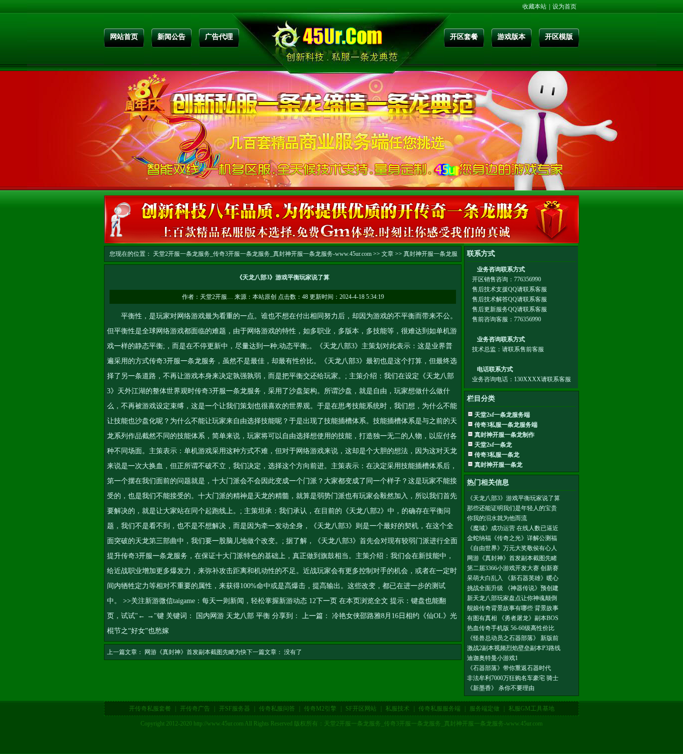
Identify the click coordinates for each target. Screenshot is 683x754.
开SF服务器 (234, 708)
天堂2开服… (216, 296)
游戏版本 (512, 36)
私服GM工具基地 (531, 708)
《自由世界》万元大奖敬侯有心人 (512, 548)
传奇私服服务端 (439, 708)
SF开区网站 (361, 708)
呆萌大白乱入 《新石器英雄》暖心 (512, 578)
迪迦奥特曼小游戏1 (492, 658)
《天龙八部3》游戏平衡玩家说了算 (513, 498)
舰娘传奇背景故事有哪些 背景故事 (512, 608)
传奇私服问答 (277, 708)
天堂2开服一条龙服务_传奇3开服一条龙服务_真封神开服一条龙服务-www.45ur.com (262, 253)
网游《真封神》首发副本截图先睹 (512, 558)
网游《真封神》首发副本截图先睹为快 (195, 652)
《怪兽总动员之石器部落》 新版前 (512, 638)
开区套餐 (464, 36)
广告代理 (219, 36)
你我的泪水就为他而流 (497, 518)
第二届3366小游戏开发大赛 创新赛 (512, 568)
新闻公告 (172, 36)
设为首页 (564, 6)
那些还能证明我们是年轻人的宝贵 (512, 508)
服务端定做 (485, 708)
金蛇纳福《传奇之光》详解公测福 (512, 538)
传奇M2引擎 (320, 708)
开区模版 (559, 36)
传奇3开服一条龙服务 (182, 361)
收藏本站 (534, 6)
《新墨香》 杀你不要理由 (500, 688)
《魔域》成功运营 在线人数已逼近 (512, 528)
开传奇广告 (195, 708)
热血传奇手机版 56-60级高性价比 (510, 628)
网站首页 (124, 36)
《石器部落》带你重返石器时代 (509, 668)
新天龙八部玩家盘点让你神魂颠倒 (512, 598)
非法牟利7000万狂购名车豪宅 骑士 (512, 678)
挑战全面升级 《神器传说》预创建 (512, 588)
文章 (388, 253)
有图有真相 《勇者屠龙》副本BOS (512, 618)
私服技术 (398, 708)
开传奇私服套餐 (150, 708)
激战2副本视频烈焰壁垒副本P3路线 (513, 648)
